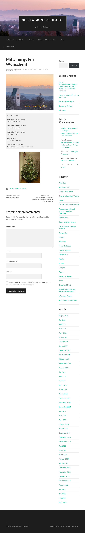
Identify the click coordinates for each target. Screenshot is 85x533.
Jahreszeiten (63, 233)
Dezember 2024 (64, 398)
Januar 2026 (63, 346)
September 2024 (65, 407)
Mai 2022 (62, 498)
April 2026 (63, 333)
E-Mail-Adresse (12, 261)
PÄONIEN (62, 110)
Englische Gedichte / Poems (69, 196)
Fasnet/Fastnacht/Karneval (69, 205)
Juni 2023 (62, 446)
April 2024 (63, 420)
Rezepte (62, 268)
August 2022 (63, 485)
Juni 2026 (62, 324)
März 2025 (63, 389)
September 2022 (65, 481)
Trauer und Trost (65, 285)
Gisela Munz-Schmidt (42, 20)
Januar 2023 (63, 463)
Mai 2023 (62, 450)
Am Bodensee (64, 187)
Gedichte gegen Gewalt (67, 222)
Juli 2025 (62, 372)
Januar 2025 (63, 394)
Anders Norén (65, 526)
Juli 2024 (62, 411)
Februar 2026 (64, 342)
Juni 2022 (62, 494)
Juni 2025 (62, 376)
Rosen (61, 272)
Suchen (61, 61)
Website (9, 272)
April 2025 (63, 385)
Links (62, 40)
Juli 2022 (62, 489)
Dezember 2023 (64, 433)
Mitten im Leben (65, 246)
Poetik (61, 259)
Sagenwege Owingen (66, 101)
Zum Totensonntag (13, 197)
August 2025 (63, 368)
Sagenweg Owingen (66, 106)
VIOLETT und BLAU (68, 161)
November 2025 (65, 355)
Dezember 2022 (64, 468)
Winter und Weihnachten (18, 189)
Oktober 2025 (64, 359)
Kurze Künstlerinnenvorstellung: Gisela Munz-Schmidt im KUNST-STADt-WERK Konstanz (68, 86)
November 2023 (65, 437)
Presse (61, 263)
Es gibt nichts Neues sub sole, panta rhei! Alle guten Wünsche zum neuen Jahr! (42, 198)
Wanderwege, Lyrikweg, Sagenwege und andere (67, 290)
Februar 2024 (64, 424)
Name (8, 251)
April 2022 (63, 502)
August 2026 (63, 316)
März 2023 (63, 455)
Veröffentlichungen (15, 40)
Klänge (61, 237)
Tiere (61, 281)
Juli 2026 (62, 320)
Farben (61, 200)
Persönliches (63, 255)
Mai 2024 (62, 415)
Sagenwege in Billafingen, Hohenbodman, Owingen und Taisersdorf (70, 144)
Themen (31, 40)
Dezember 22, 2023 (13, 69)
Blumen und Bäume (66, 192)
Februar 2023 (64, 459)
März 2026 (63, 337)
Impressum (10, 47)
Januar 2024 (63, 428)
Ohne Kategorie (64, 250)
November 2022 (65, 472)
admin (63, 128)
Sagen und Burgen (65, 276)
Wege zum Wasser (65, 296)
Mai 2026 (62, 329)
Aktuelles (62, 183)
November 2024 (65, 402)
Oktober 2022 (64, 476)
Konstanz (62, 241)
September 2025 (65, 363)
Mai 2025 (62, 381)
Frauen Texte (63, 218)
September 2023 (65, 441)
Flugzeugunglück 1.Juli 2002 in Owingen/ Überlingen (67, 211)
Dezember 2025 (64, 350)
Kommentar (10, 227)
